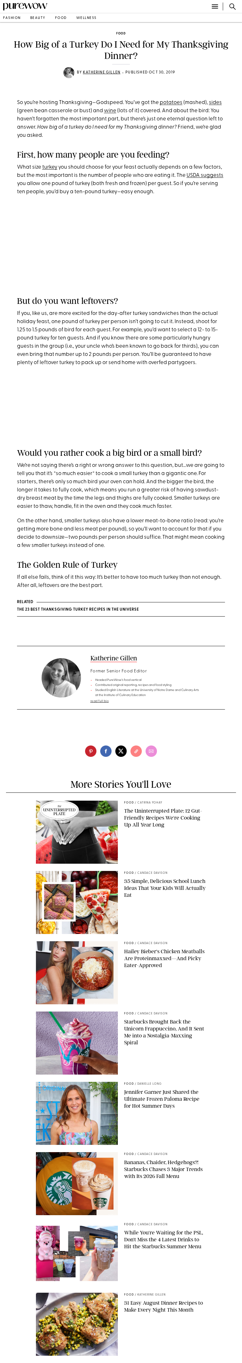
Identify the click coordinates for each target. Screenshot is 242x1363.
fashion (12, 18)
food (61, 18)
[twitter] (121, 751)
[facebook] (106, 751)
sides (215, 102)
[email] (151, 751)
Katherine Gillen (101, 72)
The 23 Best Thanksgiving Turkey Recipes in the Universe (78, 610)
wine (110, 110)
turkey (49, 167)
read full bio (99, 701)
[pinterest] (90, 751)
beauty (38, 18)
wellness (86, 18)
